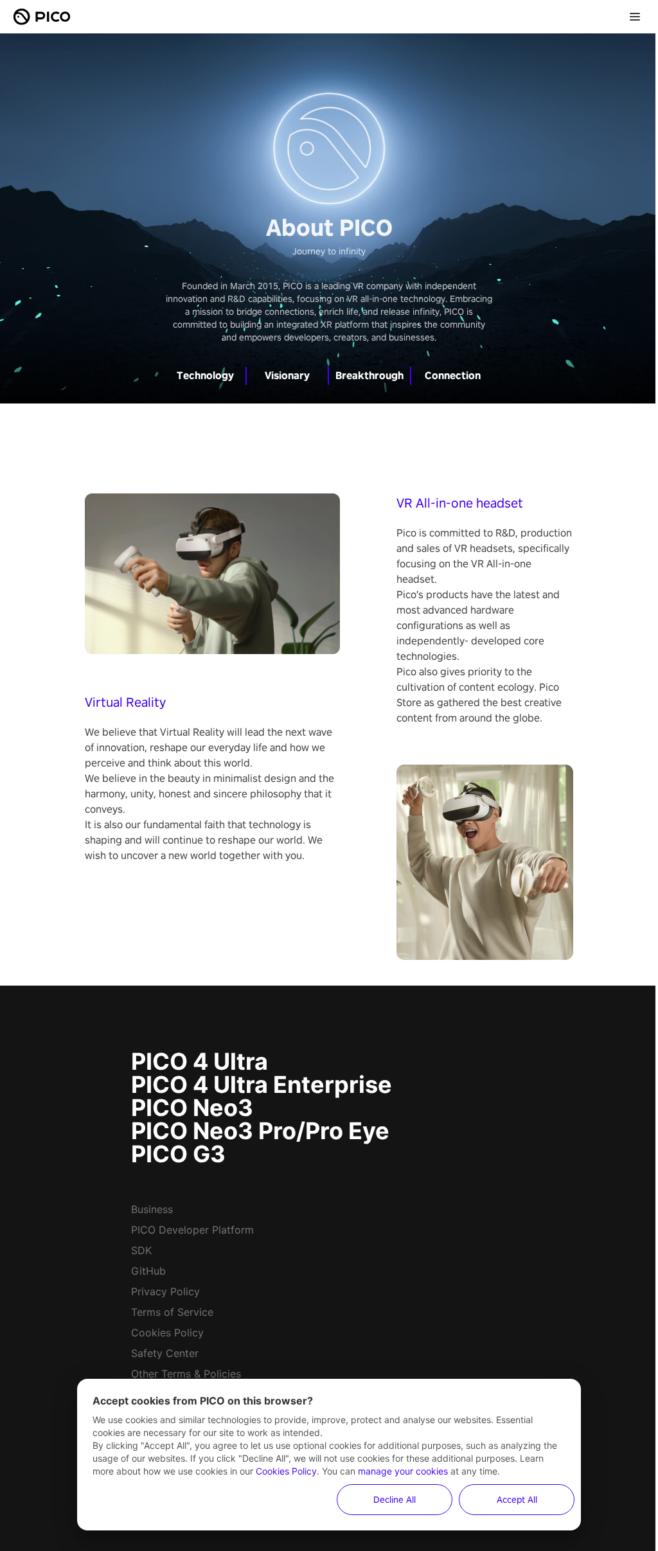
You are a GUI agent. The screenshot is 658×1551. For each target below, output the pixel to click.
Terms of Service (172, 1312)
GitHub (148, 1270)
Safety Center (165, 1353)
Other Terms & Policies (186, 1373)
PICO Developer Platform (192, 1229)
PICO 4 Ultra (199, 1061)
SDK (141, 1250)
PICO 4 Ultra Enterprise (261, 1084)
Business (152, 1209)
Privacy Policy (165, 1291)
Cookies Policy (167, 1332)
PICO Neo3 (192, 1108)
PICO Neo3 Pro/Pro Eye (260, 1131)
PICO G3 (178, 1154)
